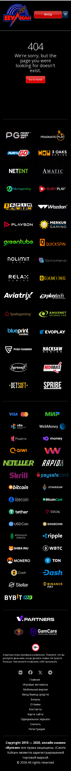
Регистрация (37, 729)
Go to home (35, 79)
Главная (34, 679)
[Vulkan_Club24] (50, 672)
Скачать (35, 724)
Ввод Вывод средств (35, 694)
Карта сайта (35, 714)
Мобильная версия (35, 689)
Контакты (35, 709)
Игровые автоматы (35, 684)
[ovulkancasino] (30, 672)
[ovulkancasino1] (20, 672)
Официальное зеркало (35, 719)
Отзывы (35, 704)
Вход (48, 14)
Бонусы (35, 699)
